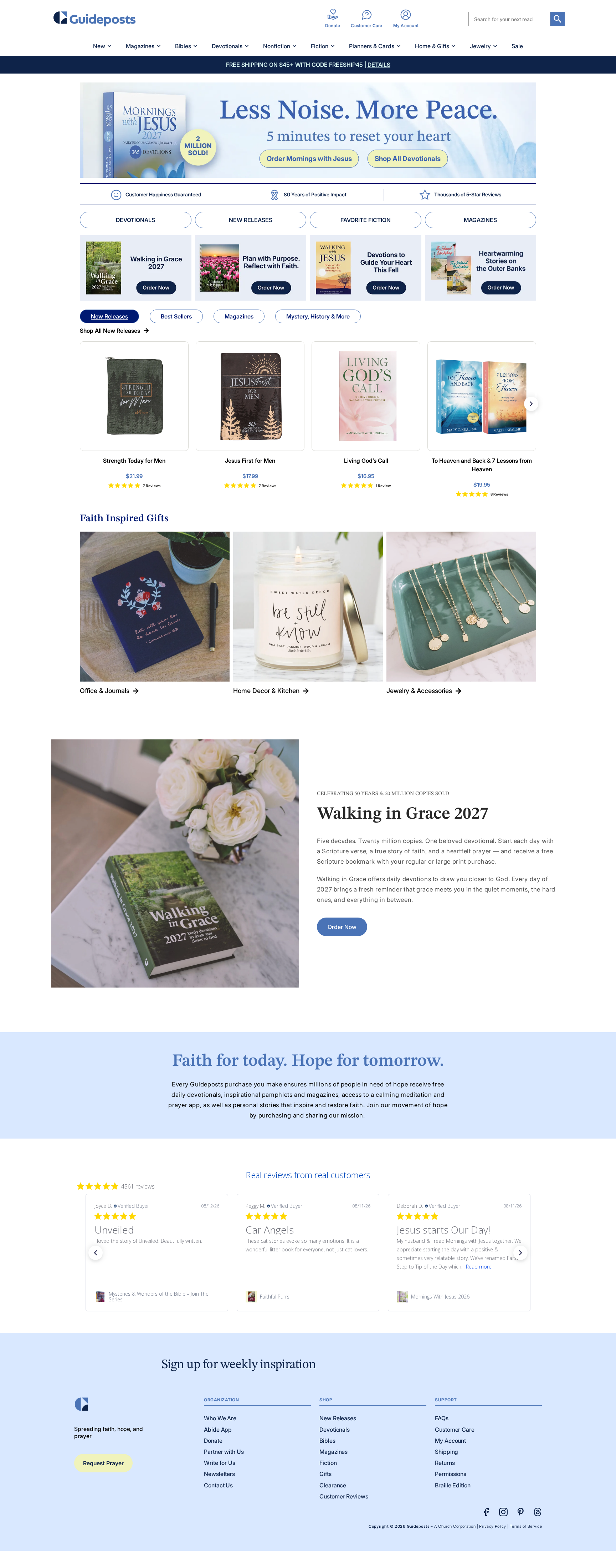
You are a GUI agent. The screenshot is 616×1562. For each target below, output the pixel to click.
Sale (517, 46)
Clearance (332, 1485)
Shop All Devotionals (408, 158)
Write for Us (219, 1462)
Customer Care (454, 1429)
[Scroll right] (531, 404)
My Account (450, 1440)
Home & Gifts (432, 46)
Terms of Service (526, 1526)
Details (379, 64)
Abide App (218, 1429)
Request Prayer (103, 1463)
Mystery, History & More (318, 316)
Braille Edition (453, 1485)
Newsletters (219, 1473)
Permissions (450, 1473)
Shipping (446, 1451)
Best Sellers (176, 316)
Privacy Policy (492, 1526)
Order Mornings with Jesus (309, 158)
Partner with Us (224, 1451)
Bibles (183, 46)
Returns (445, 1462)
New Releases (109, 316)
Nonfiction (276, 46)
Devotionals (227, 46)
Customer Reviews (343, 1496)
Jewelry (480, 46)
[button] (95, 1253)
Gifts (325, 1473)
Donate (213, 1440)
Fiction (319, 46)
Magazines (140, 46)
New (99, 46)
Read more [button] (327, 1266)
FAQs (441, 1418)
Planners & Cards (371, 46)
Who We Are (220, 1418)
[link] (156, 1296)
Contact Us (218, 1485)
